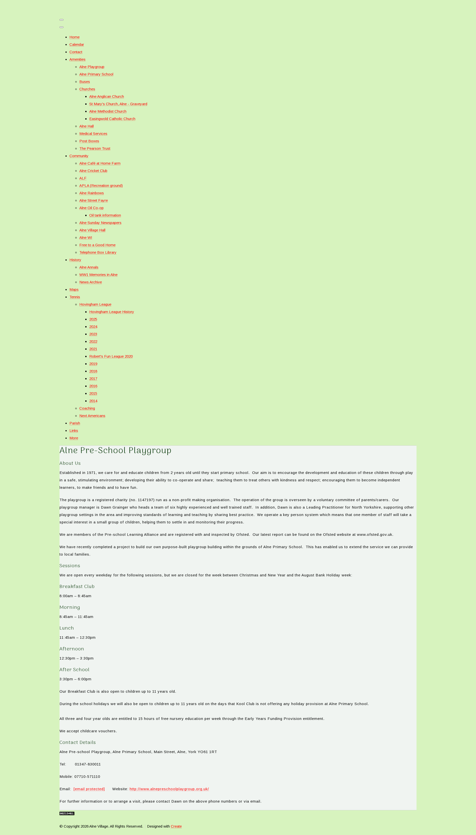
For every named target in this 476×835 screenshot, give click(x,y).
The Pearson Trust (94, 148)
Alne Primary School (96, 74)
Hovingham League (95, 304)
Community (79, 156)
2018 (93, 371)
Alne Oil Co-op (91, 208)
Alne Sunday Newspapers (100, 223)
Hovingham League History (111, 312)
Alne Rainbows (91, 193)
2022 (93, 341)
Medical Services (93, 133)
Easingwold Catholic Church (112, 119)
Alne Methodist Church (107, 111)
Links (73, 430)
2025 (93, 319)
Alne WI (85, 237)
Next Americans (92, 416)
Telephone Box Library (98, 252)
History (75, 260)
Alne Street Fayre (93, 200)
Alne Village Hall (92, 230)
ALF (83, 178)
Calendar (76, 44)
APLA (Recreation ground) (101, 185)
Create (176, 826)
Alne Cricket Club (93, 171)
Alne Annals (88, 267)
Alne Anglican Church (106, 96)
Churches (87, 89)
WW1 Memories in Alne (98, 274)
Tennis (74, 297)
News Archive (90, 282)
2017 (93, 378)
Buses (84, 81)
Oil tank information (105, 215)
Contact (75, 52)
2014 (93, 401)
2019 (93, 364)
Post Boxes (89, 141)
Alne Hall (86, 126)
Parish (74, 423)
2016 (93, 386)
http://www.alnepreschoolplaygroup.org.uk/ (169, 789)
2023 (93, 334)
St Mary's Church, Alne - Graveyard (118, 104)
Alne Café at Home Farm (99, 163)
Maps (74, 289)
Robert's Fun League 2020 (111, 356)
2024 (93, 326)
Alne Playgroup (91, 67)
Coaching (87, 408)
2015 (93, 393)
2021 (93, 349)
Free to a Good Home (97, 245)
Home (74, 37)
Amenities (77, 59)
